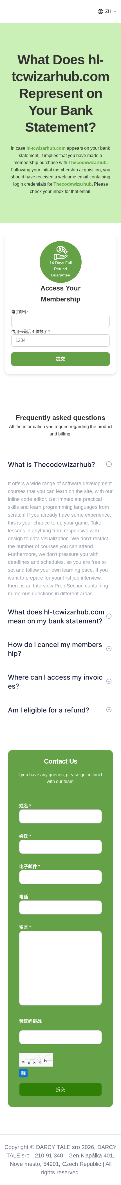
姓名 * (25, 805)
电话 (23, 897)
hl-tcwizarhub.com (46, 148)
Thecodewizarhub (87, 162)
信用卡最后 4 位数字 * (30, 331)
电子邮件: (19, 312)
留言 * (25, 927)
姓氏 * (25, 836)
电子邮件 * (29, 866)
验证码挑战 (30, 1021)
